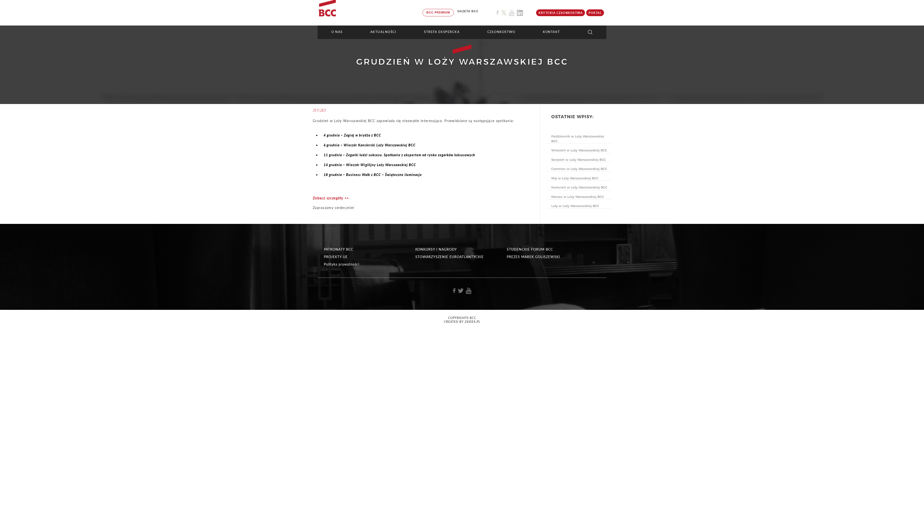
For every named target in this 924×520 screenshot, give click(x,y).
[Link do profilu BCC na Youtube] (512, 13)
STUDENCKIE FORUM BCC (530, 249)
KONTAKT (551, 32)
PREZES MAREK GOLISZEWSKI (533, 257)
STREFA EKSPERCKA (442, 32)
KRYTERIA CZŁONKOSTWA (561, 13)
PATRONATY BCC (338, 249)
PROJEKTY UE (336, 257)
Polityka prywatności (341, 264)
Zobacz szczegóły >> (331, 198)
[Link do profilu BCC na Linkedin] (520, 13)
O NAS (337, 32)
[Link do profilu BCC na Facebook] (497, 12)
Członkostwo (501, 32)
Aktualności (383, 32)
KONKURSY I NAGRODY (436, 249)
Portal (595, 13)
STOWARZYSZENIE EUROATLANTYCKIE (449, 257)
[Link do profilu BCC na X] (504, 12)
